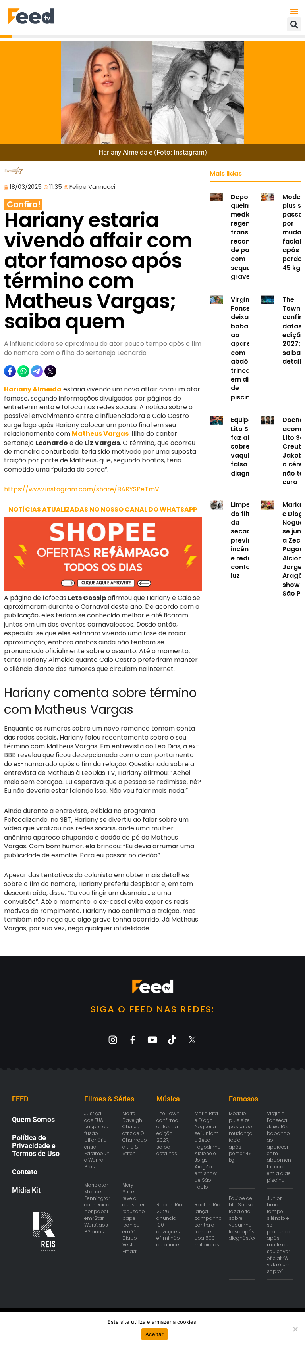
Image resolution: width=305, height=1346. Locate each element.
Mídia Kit (26, 1190)
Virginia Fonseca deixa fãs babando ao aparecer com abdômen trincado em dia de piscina (247, 348)
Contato (24, 1172)
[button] (294, 10)
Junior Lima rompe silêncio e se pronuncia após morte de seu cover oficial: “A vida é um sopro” (279, 1235)
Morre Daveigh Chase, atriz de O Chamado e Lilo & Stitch (134, 1133)
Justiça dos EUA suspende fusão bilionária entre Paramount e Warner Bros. (97, 1140)
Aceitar (154, 1334)
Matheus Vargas (100, 433)
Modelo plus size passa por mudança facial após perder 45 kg (241, 1137)
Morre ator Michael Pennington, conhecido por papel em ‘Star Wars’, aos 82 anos (98, 1208)
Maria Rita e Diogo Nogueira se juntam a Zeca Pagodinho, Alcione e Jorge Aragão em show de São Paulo (208, 1150)
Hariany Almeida (33, 389)
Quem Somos (33, 1119)
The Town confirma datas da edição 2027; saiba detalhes (168, 1133)
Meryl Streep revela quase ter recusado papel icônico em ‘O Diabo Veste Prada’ (133, 1218)
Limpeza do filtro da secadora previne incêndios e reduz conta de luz (247, 540)
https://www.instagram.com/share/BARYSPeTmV (81, 489)
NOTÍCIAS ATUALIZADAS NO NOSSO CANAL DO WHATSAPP (102, 509)
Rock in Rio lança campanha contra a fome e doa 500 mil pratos (208, 1224)
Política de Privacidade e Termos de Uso (36, 1145)
